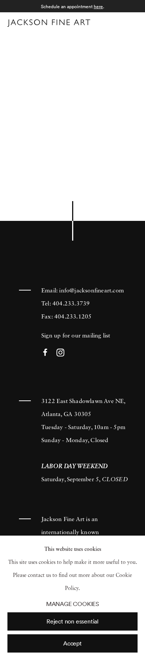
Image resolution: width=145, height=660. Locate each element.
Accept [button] (72, 643)
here (98, 6)
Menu (130, 21)
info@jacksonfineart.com (91, 291)
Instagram (60, 353)
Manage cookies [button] (72, 603)
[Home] (48, 23)
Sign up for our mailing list (75, 336)
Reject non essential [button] (72, 621)
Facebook (45, 353)
